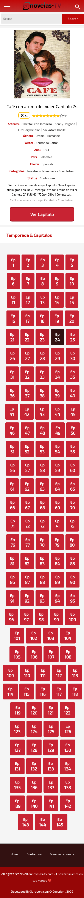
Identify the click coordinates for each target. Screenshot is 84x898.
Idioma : (35, 164)
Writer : (29, 143)
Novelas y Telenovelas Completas (50, 171)
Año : (37, 150)
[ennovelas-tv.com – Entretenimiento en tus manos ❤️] (42, 6)
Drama (40, 135)
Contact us (34, 854)
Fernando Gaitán (47, 142)
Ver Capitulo (42, 214)
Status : (33, 178)
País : (34, 157)
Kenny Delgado (65, 123)
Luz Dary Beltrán (29, 129)
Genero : (28, 135)
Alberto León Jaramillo (37, 123)
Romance (53, 135)
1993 (45, 149)
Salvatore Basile (54, 129)
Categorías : (17, 171)
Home (15, 854)
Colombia (46, 156)
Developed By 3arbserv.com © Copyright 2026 (42, 891)
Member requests (62, 854)
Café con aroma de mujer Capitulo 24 (42, 106)
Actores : (14, 124)
